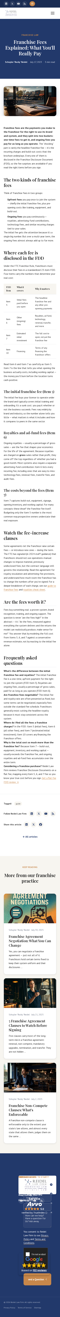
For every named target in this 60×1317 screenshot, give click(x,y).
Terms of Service (25, 1307)
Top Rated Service (34, 1196)
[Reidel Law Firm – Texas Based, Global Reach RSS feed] (24, 3)
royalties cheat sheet (34, 589)
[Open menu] (52, 13)
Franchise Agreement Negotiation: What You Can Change (30, 941)
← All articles (30, 836)
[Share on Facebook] (41, 824)
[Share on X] (33, 824)
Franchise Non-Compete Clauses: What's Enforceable (28, 1110)
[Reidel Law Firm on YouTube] (18, 3)
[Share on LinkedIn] (26, 824)
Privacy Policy (9, 1307)
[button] (34, 1264)
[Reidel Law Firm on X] (12, 3)
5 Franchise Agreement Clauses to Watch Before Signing (28, 1025)
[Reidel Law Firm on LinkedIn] (6, 3)
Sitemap (37, 1307)
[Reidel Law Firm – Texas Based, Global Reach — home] (11, 13)
